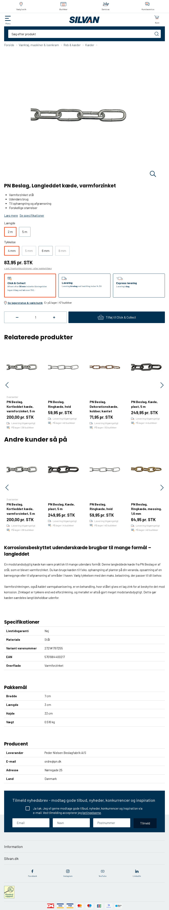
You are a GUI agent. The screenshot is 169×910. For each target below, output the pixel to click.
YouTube (102, 876)
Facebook (32, 876)
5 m (24, 232)
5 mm (29, 251)
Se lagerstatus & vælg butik (25, 303)
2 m (10, 232)
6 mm (45, 251)
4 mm (12, 251)
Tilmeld (145, 823)
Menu (8, 23)
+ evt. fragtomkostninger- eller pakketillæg (28, 268)
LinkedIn (137, 876)
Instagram (68, 876)
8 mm (62, 251)
